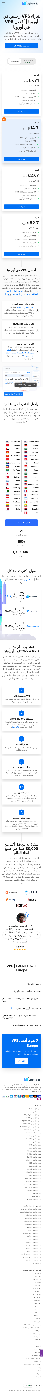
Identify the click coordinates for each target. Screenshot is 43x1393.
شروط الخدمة (37, 1361)
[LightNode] (30, 3)
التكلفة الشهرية (14, 61)
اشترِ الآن (21, 1061)
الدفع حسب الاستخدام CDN (32, 1364)
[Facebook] (36, 1385)
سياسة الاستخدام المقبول (33, 1358)
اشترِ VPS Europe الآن (21, 46)
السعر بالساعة (28, 61)
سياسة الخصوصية (35, 1355)
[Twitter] (39, 1385)
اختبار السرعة (23, 522)
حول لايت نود (37, 1349)
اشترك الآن (21, 111)
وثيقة (39, 1367)
